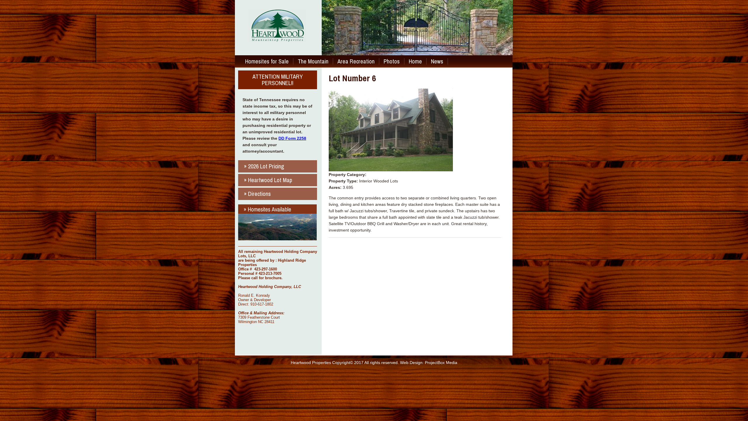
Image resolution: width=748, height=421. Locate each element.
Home (415, 61)
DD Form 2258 (292, 138)
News (437, 61)
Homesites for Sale (267, 61)
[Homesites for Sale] (277, 239)
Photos (392, 61)
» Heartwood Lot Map (268, 180)
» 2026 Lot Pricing (264, 166)
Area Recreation (356, 61)
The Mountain (313, 61)
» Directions (257, 194)
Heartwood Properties (311, 362)
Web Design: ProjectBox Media (428, 362)
